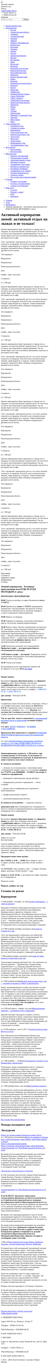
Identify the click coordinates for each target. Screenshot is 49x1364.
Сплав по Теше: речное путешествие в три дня (22, 957)
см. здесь (28, 669)
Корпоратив (10, 205)
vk (2, 1313)
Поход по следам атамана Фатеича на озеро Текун (21, 1135)
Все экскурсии (26, 1311)
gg (9, 1313)
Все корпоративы (18, 1120)
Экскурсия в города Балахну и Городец (17, 1171)
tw (5, 1313)
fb (3, 1313)
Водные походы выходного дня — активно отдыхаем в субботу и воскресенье (23, 982)
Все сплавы (5, 1120)
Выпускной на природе (37, 1086)
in (11, 1313)
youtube (15, 1313)
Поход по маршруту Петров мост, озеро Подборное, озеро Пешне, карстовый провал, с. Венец (24, 1139)
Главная (9, 200)
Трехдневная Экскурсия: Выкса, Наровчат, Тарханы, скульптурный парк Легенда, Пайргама (22, 1243)
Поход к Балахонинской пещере (14, 1144)
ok (7, 1313)
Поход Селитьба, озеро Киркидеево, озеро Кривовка (22, 1146)
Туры (8, 203)
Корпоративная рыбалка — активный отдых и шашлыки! (23, 1009)
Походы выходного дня (10, 1311)
